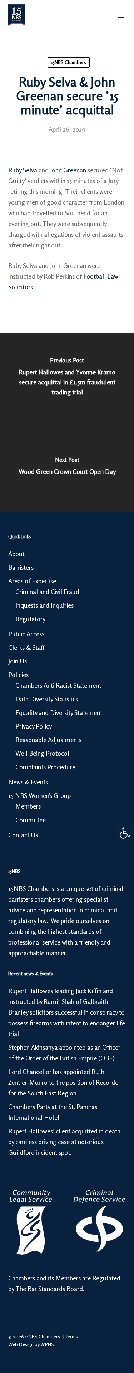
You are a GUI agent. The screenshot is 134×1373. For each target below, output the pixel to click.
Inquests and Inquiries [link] (44, 605)
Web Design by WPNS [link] (31, 1344)
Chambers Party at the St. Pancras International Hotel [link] (52, 1112)
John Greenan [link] (68, 170)
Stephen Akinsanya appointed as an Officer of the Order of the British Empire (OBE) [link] (64, 1052)
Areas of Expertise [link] (32, 581)
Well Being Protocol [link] (42, 753)
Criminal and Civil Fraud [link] (47, 591)
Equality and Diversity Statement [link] (58, 712)
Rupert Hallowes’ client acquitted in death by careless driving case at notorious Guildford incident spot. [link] (64, 1141)
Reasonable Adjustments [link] (48, 740)
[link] (124, 833)
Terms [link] (71, 1336)
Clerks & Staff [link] (26, 647)
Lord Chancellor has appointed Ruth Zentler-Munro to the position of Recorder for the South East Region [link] (64, 1082)
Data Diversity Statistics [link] (46, 699)
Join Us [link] (17, 661)
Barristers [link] (21, 567)
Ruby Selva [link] (22, 170)
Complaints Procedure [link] (45, 767)
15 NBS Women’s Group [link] (39, 795)
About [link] (16, 554)
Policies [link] (18, 674)
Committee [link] (30, 820)
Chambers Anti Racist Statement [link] (58, 685)
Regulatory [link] (30, 619)
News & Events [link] (28, 782)
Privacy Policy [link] (33, 726)
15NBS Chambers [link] (68, 62)
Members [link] (28, 806)
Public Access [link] (26, 634)
